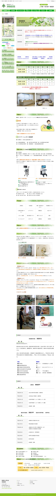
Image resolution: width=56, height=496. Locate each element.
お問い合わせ (49, 58)
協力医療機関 (35, 58)
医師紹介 (43, 58)
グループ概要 (32, 483)
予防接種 (50, 56)
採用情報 (31, 482)
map (18, 482)
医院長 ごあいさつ (20, 485)
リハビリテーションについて (23, 58)
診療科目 (27, 56)
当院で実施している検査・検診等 (38, 56)
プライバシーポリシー (34, 480)
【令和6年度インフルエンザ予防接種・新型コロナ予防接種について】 (39, 35)
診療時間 (19, 56)
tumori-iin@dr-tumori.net (6, 488)
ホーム (18, 480)
